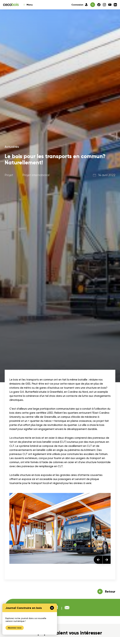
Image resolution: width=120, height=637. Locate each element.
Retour (110, 591)
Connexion (77, 4)
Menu (30, 4)
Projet (9, 175)
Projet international (35, 175)
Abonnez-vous (14, 628)
